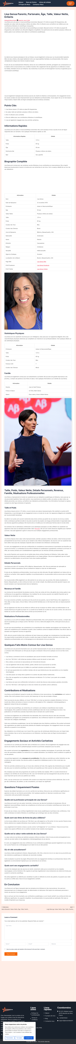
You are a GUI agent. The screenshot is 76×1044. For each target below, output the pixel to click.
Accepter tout (28, 1037)
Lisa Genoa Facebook (43, 265)
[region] (19, 1031)
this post (37, 528)
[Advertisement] (38, 45)
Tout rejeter (19, 1037)
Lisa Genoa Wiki (41, 261)
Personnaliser (9, 1037)
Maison (21, 2)
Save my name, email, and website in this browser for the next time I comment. (26, 949)
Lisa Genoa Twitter (42, 269)
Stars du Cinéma (31, 2)
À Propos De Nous (24, 4)
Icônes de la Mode (45, 2)
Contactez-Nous (38, 4)
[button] (71, 3)
